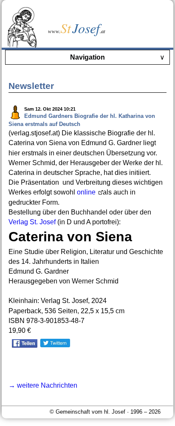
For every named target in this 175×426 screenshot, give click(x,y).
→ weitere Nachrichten (42, 385)
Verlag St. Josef (32, 222)
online (87, 192)
